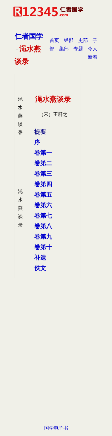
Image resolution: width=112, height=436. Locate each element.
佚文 (40, 268)
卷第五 (43, 194)
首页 (54, 40)
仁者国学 (29, 36)
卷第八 (43, 226)
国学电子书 (56, 428)
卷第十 (43, 247)
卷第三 (43, 173)
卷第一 (43, 152)
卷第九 (43, 236)
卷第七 (43, 215)
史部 (83, 40)
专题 (78, 48)
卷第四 (43, 184)
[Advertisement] (56, 361)
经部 (68, 40)
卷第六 (43, 205)
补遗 (40, 257)
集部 (64, 48)
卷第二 (43, 163)
